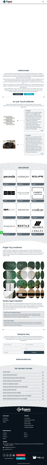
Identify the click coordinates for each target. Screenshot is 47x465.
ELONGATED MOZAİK (28, 425)
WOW (25, 433)
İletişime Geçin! (20, 455)
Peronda (5, 433)
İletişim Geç (29, 94)
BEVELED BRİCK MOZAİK (29, 420)
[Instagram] (10, 455)
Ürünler (20, 458)
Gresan (25, 436)
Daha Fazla (18, 94)
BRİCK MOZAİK (27, 423)
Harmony (5, 436)
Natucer (26, 435)
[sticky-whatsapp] (1, 232)
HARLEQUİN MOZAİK (28, 427)
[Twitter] (7, 455)
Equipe (4, 438)
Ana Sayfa (5, 418)
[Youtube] (13, 455)
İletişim (4, 422)
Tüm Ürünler (27, 418)
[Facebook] (4, 455)
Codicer (5, 435)
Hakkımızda (5, 420)
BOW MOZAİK (27, 422)
